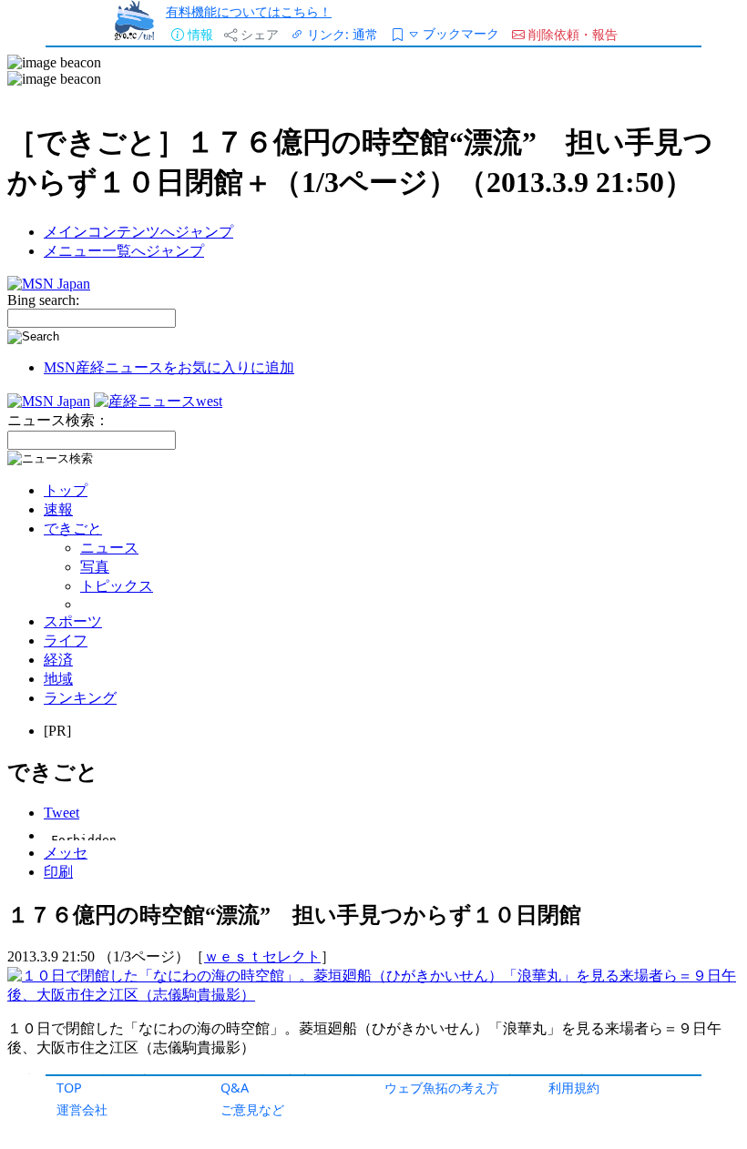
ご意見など (252, 1109)
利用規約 (573, 1087)
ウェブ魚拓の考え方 (441, 1087)
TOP (69, 1087)
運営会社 (81, 1109)
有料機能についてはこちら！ (249, 11)
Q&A (234, 1087)
